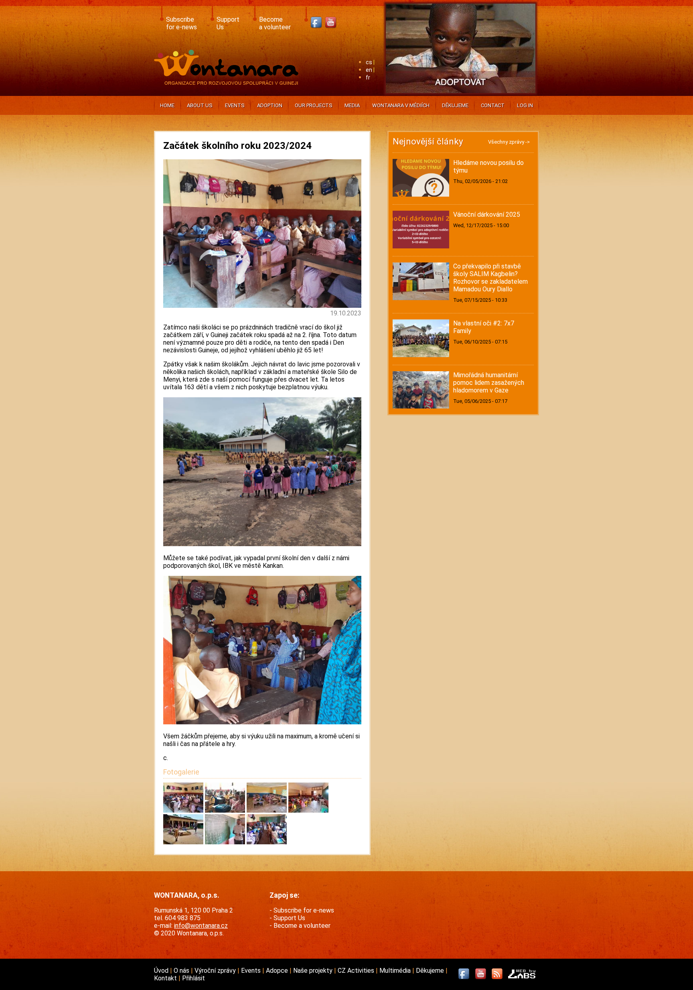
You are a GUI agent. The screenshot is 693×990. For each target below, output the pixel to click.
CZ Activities (357, 970)
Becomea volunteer (275, 23)
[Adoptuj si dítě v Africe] (460, 94)
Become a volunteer (302, 925)
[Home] (228, 82)
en (369, 70)
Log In (525, 105)
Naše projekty (313, 970)
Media (352, 105)
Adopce (278, 970)
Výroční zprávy (216, 970)
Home (167, 105)
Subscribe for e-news (304, 910)
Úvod (162, 970)
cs (369, 62)
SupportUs (228, 23)
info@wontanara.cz (201, 925)
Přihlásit (193, 978)
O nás (182, 970)
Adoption (269, 105)
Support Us (289, 918)
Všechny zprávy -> (509, 142)
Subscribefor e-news (181, 23)
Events (235, 105)
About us (200, 105)
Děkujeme (455, 105)
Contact (493, 105)
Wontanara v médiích (401, 105)
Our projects (313, 105)
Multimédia (395, 970)
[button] (184, 810)
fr (368, 77)
